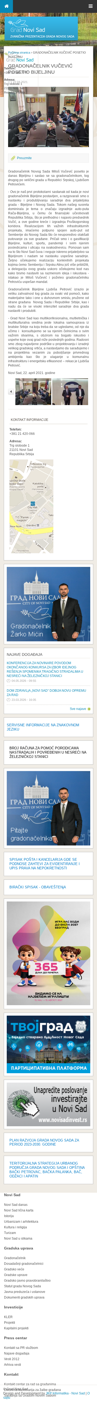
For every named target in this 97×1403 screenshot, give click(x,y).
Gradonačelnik (15, 1258)
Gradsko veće (14, 1269)
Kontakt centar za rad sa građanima (30, 1384)
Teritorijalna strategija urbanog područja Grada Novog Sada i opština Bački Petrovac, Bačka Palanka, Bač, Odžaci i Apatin (47, 1169)
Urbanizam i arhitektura (21, 1222)
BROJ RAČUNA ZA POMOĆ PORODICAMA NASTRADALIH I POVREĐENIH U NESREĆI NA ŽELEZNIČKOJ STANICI (47, 752)
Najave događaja (24, 654)
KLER (8, 1317)
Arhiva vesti (12, 1365)
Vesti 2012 (11, 1359)
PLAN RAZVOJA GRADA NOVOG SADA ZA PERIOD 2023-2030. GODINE (44, 1142)
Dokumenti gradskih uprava (24, 1297)
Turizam (10, 1233)
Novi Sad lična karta (18, 1210)
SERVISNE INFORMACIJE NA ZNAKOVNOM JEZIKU (43, 727)
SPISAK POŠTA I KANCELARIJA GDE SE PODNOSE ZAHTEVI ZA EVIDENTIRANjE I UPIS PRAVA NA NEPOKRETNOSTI (44, 864)
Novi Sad (12, 1195)
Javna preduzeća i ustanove (24, 1292)
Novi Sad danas (15, 1205)
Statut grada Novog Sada (22, 1286)
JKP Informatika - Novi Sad (65, 1393)
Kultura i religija (15, 1227)
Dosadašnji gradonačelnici (23, 1264)
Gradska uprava (18, 1248)
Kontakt (11, 1374)
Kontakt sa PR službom (21, 1348)
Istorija (9, 1216)
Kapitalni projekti (16, 1328)
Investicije (13, 1307)
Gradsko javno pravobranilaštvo (27, 1280)
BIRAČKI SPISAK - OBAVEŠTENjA (37, 887)
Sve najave (78, 709)
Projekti (9, 1323)
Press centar (15, 1338)
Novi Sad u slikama (18, 1238)
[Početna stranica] (41, 40)
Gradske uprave (15, 1275)
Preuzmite (24, 158)
